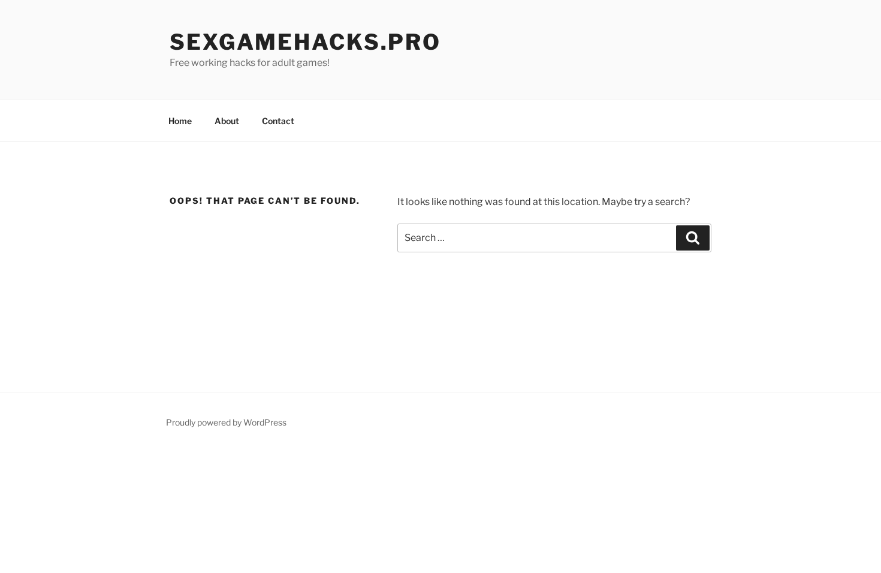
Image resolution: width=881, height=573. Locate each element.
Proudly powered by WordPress (226, 422)
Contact (278, 121)
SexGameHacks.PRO (305, 42)
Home (180, 121)
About (227, 121)
